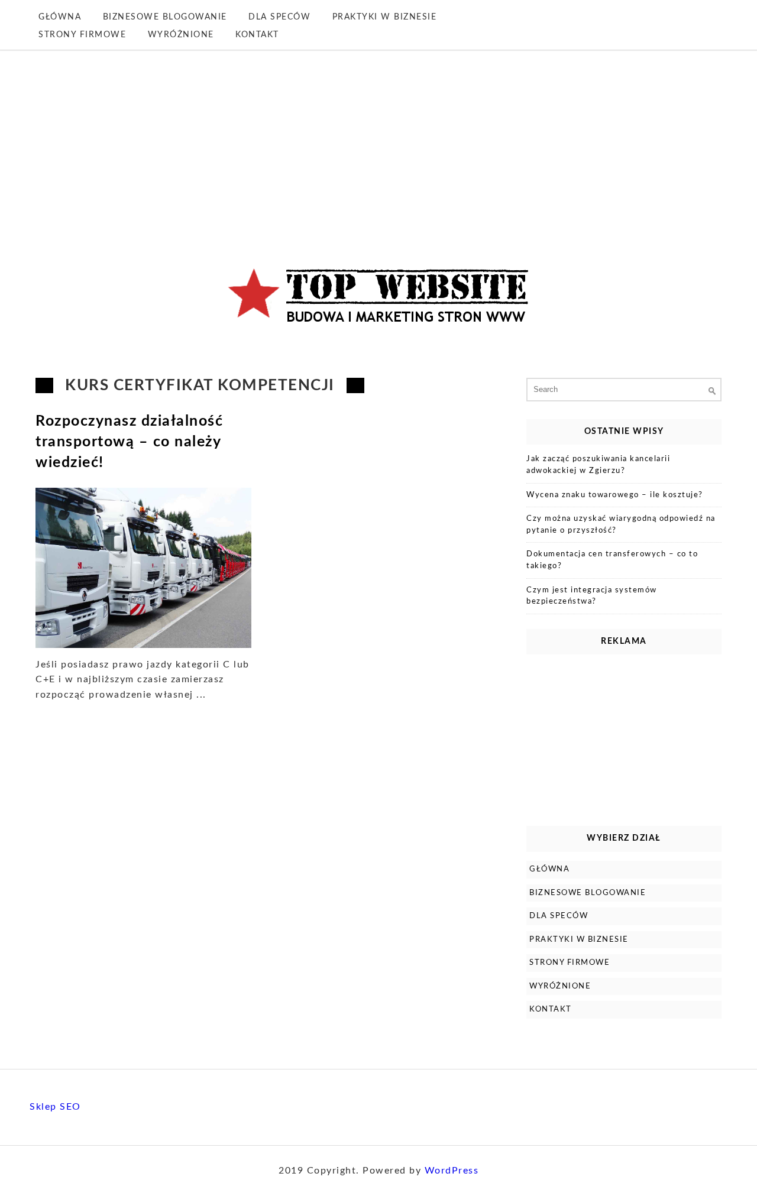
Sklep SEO (55, 1106)
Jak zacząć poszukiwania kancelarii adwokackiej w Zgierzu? (598, 465)
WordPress (452, 1170)
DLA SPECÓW (279, 17)
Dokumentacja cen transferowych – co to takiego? (612, 560)
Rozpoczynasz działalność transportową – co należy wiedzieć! (129, 442)
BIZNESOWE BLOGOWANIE (165, 17)
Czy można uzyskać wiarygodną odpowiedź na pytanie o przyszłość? (621, 524)
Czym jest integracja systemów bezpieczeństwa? (591, 596)
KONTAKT (257, 35)
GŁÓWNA (59, 17)
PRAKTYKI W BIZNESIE (384, 17)
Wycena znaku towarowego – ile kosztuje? (614, 495)
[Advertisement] (378, 138)
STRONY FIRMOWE (82, 35)
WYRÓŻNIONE (181, 35)
